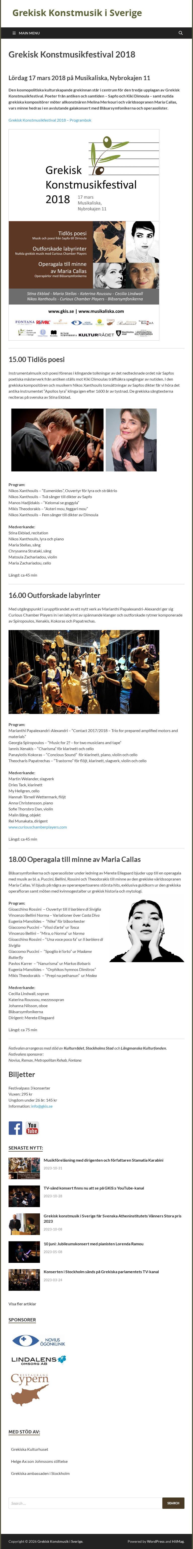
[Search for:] (96, 1503)
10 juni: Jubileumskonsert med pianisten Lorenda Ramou (93, 1243)
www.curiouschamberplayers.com (38, 826)
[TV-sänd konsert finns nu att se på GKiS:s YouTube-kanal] (24, 1188)
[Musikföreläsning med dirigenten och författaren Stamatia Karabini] (24, 1160)
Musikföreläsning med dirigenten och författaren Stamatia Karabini (103, 1160)
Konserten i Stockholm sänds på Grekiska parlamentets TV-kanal (101, 1271)
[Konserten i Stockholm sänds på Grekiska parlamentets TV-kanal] (24, 1272)
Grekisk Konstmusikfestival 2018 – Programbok (50, 120)
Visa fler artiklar (22, 1303)
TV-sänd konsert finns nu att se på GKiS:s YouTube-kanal (94, 1187)
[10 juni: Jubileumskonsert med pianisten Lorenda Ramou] (24, 1244)
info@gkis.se (42, 1106)
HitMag (178, 1541)
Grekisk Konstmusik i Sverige (77, 13)
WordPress (156, 1541)
